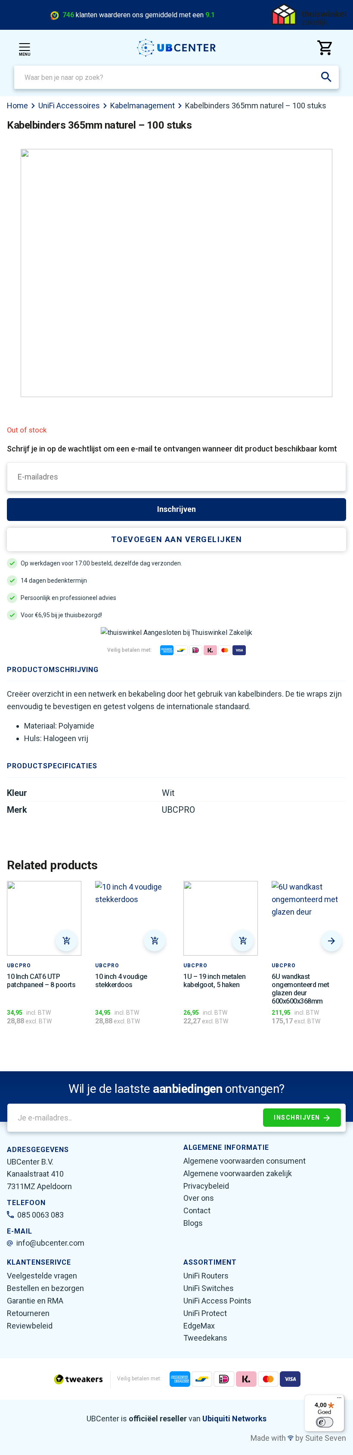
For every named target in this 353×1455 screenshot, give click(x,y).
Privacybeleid (206, 1185)
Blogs (193, 1223)
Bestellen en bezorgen (45, 1288)
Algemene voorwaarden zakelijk (237, 1173)
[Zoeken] (326, 77)
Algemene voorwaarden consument (244, 1160)
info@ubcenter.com (50, 1242)
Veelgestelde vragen (42, 1275)
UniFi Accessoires (69, 105)
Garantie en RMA (35, 1300)
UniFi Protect (205, 1313)
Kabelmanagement (142, 105)
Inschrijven (176, 509)
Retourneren (28, 1313)
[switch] (324, 1422)
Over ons (198, 1198)
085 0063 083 (40, 1214)
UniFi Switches (208, 1288)
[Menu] (339, 1400)
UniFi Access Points (217, 1300)
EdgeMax (199, 1325)
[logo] (176, 48)
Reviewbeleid (30, 1325)
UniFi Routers (206, 1275)
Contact (197, 1210)
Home (17, 105)
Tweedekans (205, 1337)
